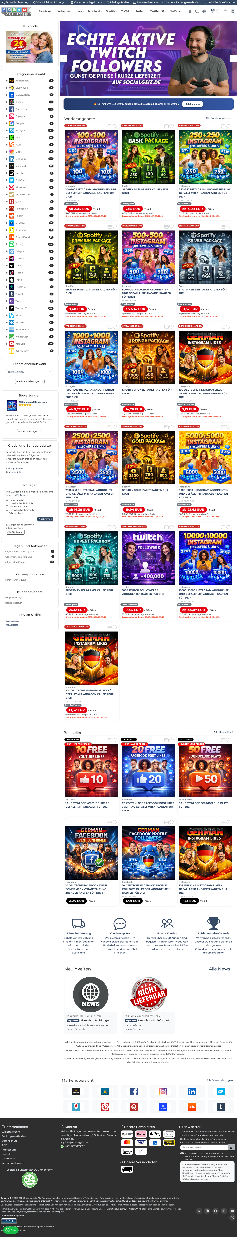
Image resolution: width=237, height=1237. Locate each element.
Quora (33, 201)
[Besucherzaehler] (9, 1221)
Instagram (64, 11)
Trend (23, 495)
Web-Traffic (33, 329)
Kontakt (6, 1154)
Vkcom (33, 322)
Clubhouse (33, 87)
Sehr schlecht (16, 513)
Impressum (9, 1149)
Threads (33, 258)
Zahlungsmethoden (14, 1136)
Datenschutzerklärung (203, 1164)
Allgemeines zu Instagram (29, 551)
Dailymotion (33, 94)
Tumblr (33, 294)
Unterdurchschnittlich (21, 510)
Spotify (110, 11)
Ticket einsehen (13, 602)
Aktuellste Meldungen (89, 1020)
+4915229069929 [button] (75, 1146)
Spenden (20, 1215)
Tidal (33, 265)
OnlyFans (33, 180)
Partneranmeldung (15, 579)
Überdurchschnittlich (20, 503)
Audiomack (33, 80)
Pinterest (33, 187)
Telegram (33, 251)
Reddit (33, 215)
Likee (33, 151)
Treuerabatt (12, 621)
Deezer (33, 102)
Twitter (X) (157, 11)
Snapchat (33, 230)
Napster (33, 173)
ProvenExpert (33, 194)
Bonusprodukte (14, 468)
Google (33, 123)
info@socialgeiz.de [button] (76, 1142)
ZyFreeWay (33, 350)
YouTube (175, 11)
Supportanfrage (13, 597)
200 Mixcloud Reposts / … (33, 402)
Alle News (219, 969)
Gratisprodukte (14, 472)
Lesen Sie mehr (76, 1029)
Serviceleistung (159, 1201)
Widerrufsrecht (11, 1131)
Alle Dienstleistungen (220, 1080)
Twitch (140, 11)
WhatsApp (33, 336)
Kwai (33, 144)
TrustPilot (33, 286)
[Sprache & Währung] (204, 11)
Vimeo (33, 315)
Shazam (33, 222)
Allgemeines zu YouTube (29, 557)
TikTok (125, 11)
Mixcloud (94, 11)
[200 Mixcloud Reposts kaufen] (12, 405)
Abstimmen (45, 519)
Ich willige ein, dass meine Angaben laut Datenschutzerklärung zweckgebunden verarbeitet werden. (209, 1156)
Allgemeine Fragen (29, 562)
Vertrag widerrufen (13, 1163)
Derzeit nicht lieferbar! (147, 1020)
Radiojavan (33, 208)
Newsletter (12, 624)
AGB (4, 1145)
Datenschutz (9, 1140)
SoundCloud (33, 237)
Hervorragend (16, 500)
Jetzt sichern (193, 104)
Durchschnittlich (18, 506)
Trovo (33, 279)
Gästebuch (8, 1158)
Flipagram (33, 116)
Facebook (45, 11)
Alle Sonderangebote (218, 118)
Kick (79, 11)
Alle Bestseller (222, 732)
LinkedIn (33, 158)
